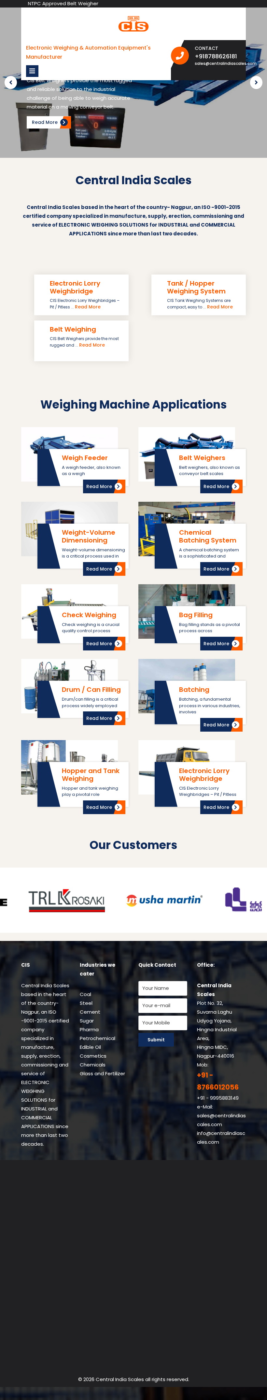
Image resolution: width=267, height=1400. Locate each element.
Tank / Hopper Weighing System (196, 287)
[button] (10, 82)
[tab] (32, 71)
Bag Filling (196, 614)
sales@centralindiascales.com (218, 63)
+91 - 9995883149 (218, 1098)
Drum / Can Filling (91, 689)
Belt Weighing (73, 329)
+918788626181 (218, 56)
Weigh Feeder (85, 457)
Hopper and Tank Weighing (90, 774)
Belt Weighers (202, 457)
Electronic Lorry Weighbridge (75, 287)
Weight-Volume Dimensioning (88, 536)
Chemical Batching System (207, 536)
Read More (88, 307)
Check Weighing (89, 614)
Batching (194, 689)
